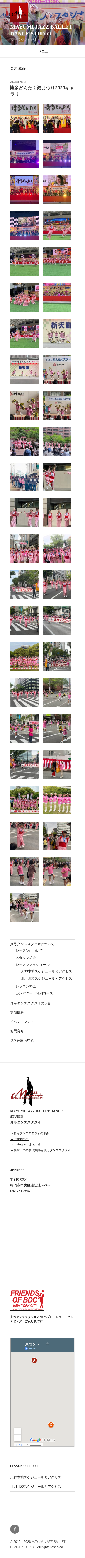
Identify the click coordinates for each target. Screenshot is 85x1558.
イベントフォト (22, 1022)
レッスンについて (29, 950)
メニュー (45, 51)
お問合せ (17, 1031)
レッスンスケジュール (33, 965)
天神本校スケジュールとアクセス (46, 971)
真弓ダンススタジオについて (32, 944)
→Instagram (19, 1139)
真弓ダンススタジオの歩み (30, 1003)
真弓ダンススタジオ (57, 1150)
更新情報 (17, 1012)
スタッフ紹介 (26, 957)
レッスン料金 (26, 986)
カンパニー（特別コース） (36, 993)
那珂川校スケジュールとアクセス (46, 978)
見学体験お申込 (22, 1040)
